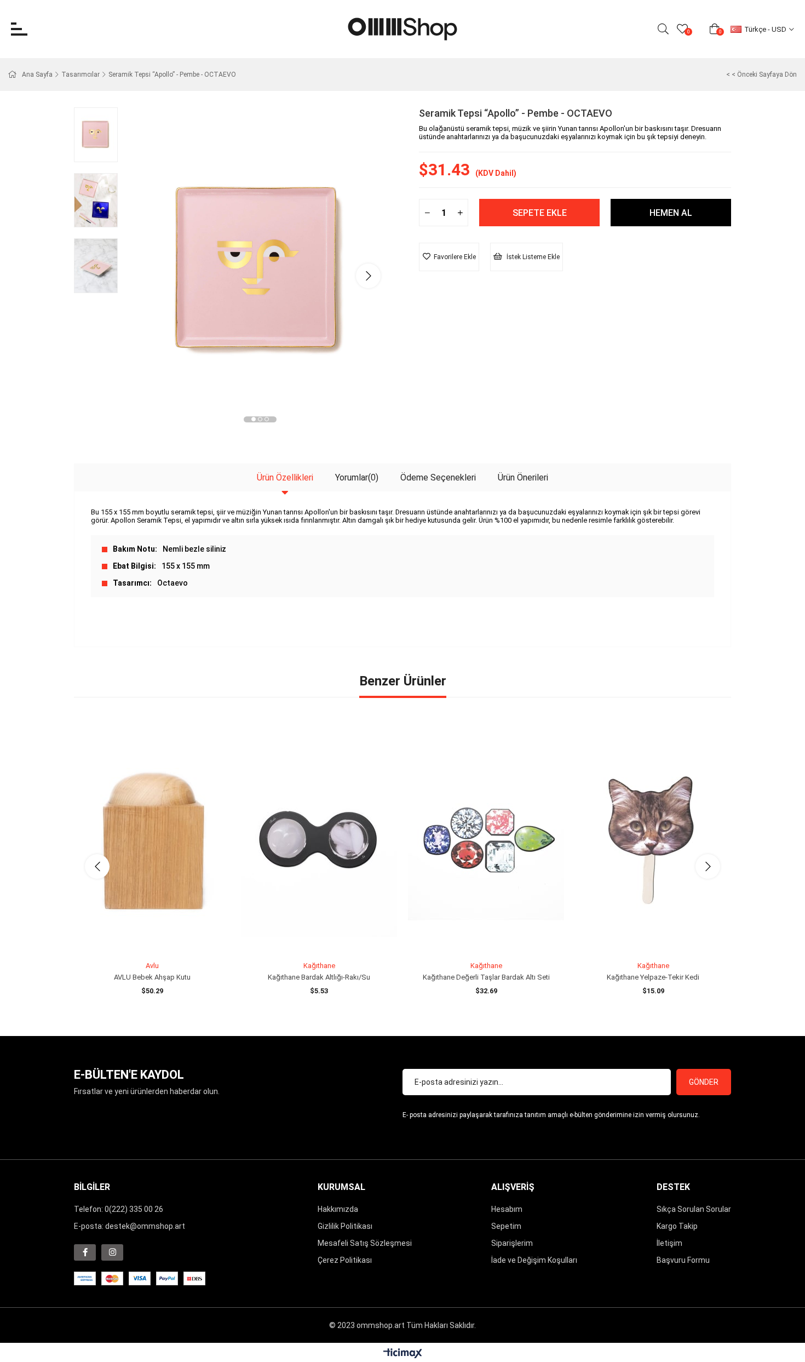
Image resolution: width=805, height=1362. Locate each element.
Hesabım (506, 1209)
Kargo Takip (677, 1226)
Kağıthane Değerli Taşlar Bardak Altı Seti (486, 977)
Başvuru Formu (683, 1260)
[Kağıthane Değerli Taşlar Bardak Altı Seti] (486, 839)
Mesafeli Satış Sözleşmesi (365, 1243)
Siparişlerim (512, 1243)
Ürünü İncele (164, 936)
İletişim (669, 1243)
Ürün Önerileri (523, 477)
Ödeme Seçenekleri (438, 477)
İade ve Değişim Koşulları (534, 1260)
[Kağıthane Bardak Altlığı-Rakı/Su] (319, 839)
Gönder (703, 1082)
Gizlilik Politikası (345, 1226)
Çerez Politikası (345, 1260)
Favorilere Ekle (140, 936)
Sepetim (506, 1226)
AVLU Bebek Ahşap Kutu (152, 977)
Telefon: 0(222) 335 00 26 (118, 1209)
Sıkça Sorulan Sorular (694, 1209)
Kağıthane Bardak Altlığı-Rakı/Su (319, 977)
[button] (253, 419)
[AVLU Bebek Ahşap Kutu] (152, 839)
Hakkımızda (338, 1209)
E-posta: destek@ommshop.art (129, 1226)
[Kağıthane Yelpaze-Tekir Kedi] (653, 839)
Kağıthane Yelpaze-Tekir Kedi (653, 977)
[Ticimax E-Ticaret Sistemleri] (402, 1354)
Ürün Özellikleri (285, 477)
